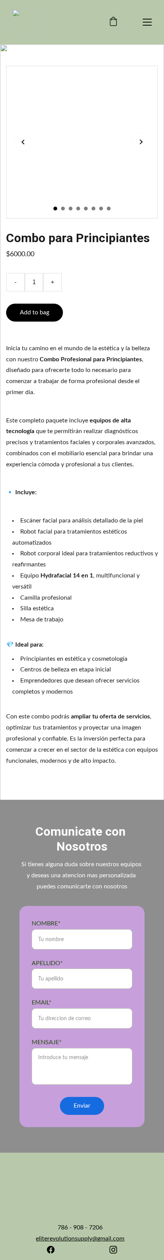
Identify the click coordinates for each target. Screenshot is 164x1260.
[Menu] (147, 22)
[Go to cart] (113, 22)
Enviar (82, 1106)
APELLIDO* (47, 963)
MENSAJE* (47, 1042)
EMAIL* (41, 1003)
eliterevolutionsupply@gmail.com (80, 1239)
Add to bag (34, 312)
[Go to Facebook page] (51, 1250)
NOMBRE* (46, 923)
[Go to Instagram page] (113, 1250)
